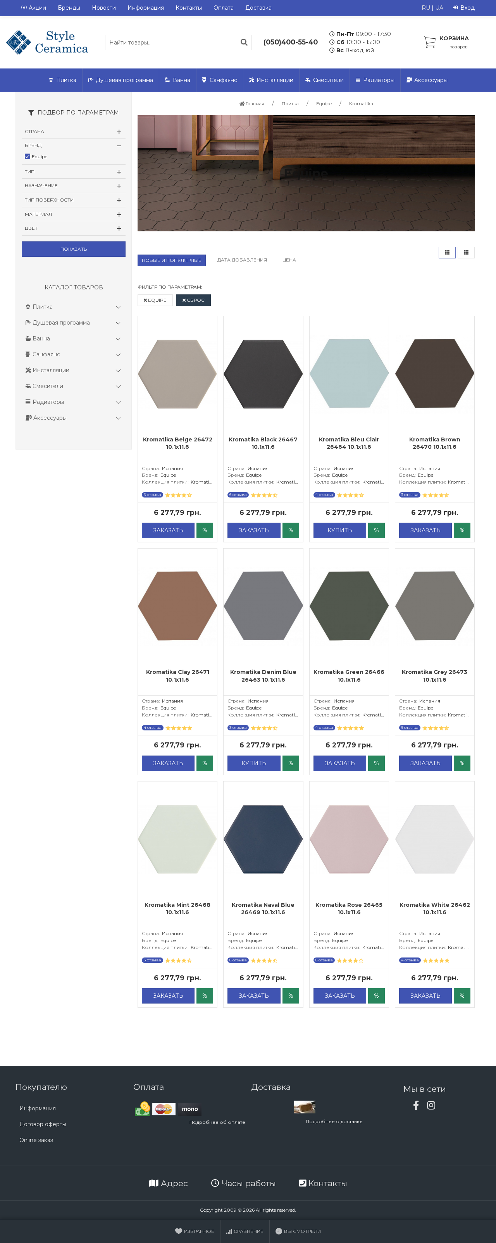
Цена (289, 260)
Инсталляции (275, 80)
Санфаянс (223, 80)
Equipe (157, 300)
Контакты (189, 7)
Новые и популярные (172, 260)
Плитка (66, 80)
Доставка (258, 7)
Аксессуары (431, 80)
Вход (467, 7)
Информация (145, 7)
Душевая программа (124, 80)
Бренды (69, 7)
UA (439, 7)
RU (426, 7)
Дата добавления (242, 260)
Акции (37, 7)
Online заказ (36, 1140)
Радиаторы (378, 80)
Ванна (181, 80)
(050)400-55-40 (291, 42)
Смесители (328, 80)
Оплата (224, 7)
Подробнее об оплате (217, 1122)
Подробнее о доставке (334, 1121)
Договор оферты (42, 1124)
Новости (104, 7)
